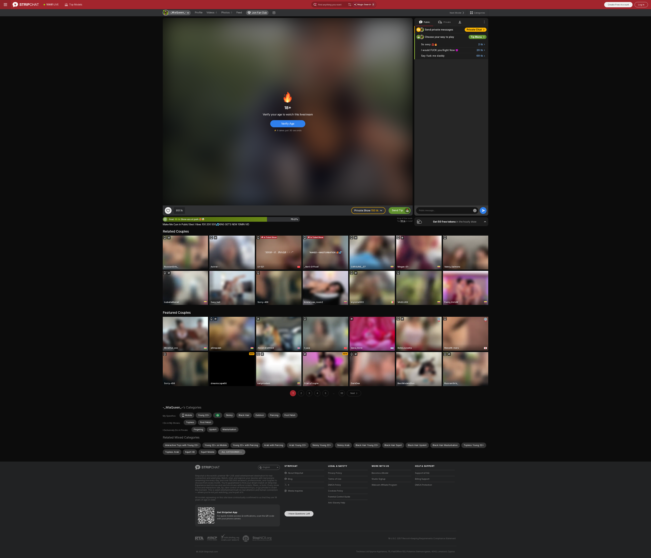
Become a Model (380, 473)
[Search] (349, 4)
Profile (198, 12)
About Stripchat (295, 473)
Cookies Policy (335, 491)
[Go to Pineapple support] (246, 538)
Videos (211, 12)
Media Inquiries (295, 491)
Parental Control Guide (339, 497)
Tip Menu (476, 37)
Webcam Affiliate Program (384, 485)
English (266, 467)
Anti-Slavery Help (336, 503)
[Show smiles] (475, 210)
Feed (239, 12)
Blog (290, 479)
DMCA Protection (423, 485)
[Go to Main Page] (26, 4)
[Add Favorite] (168, 210)
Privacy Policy (335, 473)
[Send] (483, 210)
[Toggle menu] (5, 4)
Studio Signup (379, 479)
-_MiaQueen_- (173, 407)
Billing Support (422, 479)
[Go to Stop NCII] (262, 538)
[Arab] (217, 415)
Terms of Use (334, 479)
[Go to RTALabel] (199, 538)
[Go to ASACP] (212, 538)
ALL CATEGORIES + (232, 452)
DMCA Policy (334, 485)
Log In (641, 4)
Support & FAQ (422, 473)
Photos (226, 12)
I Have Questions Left (299, 513)
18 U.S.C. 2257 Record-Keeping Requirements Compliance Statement (422, 538)
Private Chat (474, 29)
